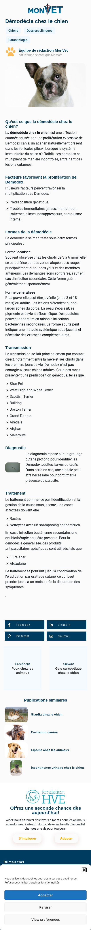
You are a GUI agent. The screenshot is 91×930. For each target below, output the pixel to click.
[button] (84, 870)
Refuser (45, 907)
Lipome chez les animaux (50, 750)
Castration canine (44, 732)
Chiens (13, 30)
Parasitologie (17, 40)
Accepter (45, 895)
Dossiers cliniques (39, 30)
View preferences (45, 919)
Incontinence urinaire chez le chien (57, 767)
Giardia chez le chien (47, 714)
